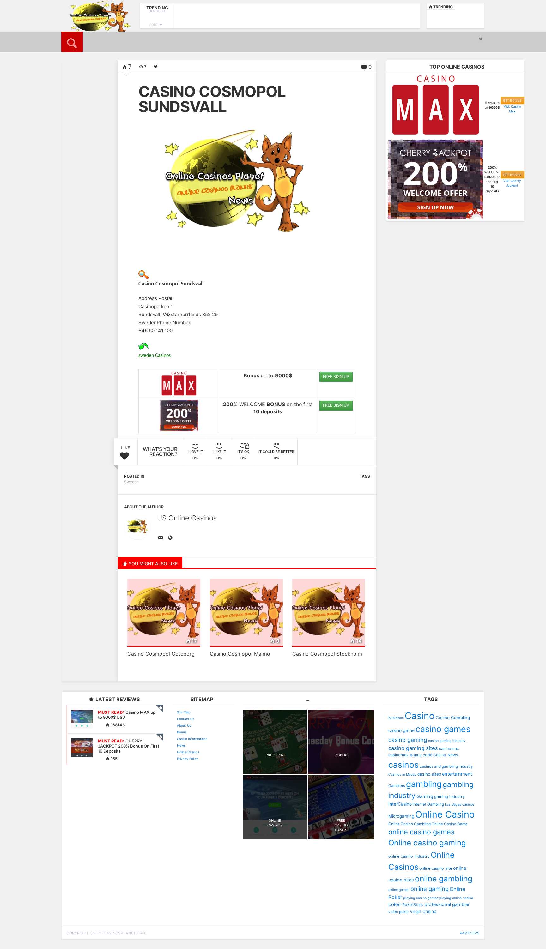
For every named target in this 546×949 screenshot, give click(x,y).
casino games (443, 729)
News (181, 745)
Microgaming (401, 816)
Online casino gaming (427, 842)
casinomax (449, 748)
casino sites (429, 774)
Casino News (445, 755)
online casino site (435, 868)
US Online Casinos (187, 518)
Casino (420, 715)
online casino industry (409, 856)
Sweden (131, 481)
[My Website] (171, 538)
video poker (398, 912)
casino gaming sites (413, 748)
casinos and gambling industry (446, 766)
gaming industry (449, 796)
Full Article (79, 184)
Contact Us (185, 719)
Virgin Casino (423, 911)
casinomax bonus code (410, 755)
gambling (424, 784)
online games (399, 890)
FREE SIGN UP (336, 376)
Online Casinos (188, 752)
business (396, 718)
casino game (401, 730)
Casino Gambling (453, 717)
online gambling (443, 878)
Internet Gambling (428, 804)
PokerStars (412, 904)
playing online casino (456, 898)
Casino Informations (192, 739)
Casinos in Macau (402, 774)
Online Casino (445, 814)
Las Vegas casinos (460, 804)
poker (394, 904)
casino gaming (407, 739)
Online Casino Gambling (409, 824)
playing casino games (420, 898)
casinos (403, 765)
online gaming (429, 888)
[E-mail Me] (162, 538)
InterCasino (400, 804)
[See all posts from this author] (137, 526)
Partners (470, 933)
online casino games (421, 832)
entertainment (457, 774)
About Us (184, 725)
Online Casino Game (450, 824)
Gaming (424, 796)
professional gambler (447, 904)
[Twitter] (481, 39)
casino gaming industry (447, 741)
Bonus (181, 732)
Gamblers (396, 786)
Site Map (183, 712)
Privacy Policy (187, 758)
